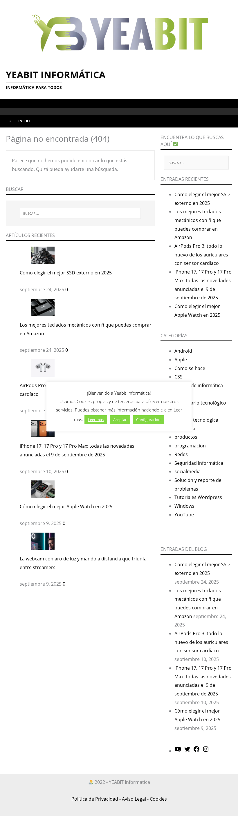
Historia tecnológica (196, 420)
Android (183, 351)
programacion (190, 445)
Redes (181, 454)
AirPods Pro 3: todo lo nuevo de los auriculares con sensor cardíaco (201, 254)
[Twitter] (187, 751)
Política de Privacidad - (96, 799)
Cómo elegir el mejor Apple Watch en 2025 (66, 506)
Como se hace (189, 368)
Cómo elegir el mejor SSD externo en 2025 (66, 272)
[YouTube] (177, 751)
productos (185, 437)
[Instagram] (205, 751)
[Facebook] (196, 751)
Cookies (158, 799)
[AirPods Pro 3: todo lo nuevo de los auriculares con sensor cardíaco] (43, 367)
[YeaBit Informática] (119, 31)
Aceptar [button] (120, 419)
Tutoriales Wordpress (198, 497)
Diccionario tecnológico (200, 403)
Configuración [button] (148, 419)
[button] (7, 103)
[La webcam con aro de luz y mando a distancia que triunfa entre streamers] (43, 541)
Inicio (24, 121)
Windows (184, 506)
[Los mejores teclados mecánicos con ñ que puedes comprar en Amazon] (43, 307)
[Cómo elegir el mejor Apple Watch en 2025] (43, 489)
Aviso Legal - (135, 799)
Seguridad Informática (198, 463)
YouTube (184, 514)
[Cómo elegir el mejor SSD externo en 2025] (43, 255)
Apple (180, 359)
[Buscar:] (80, 213)
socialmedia (187, 471)
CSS (178, 377)
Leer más (96, 419)
